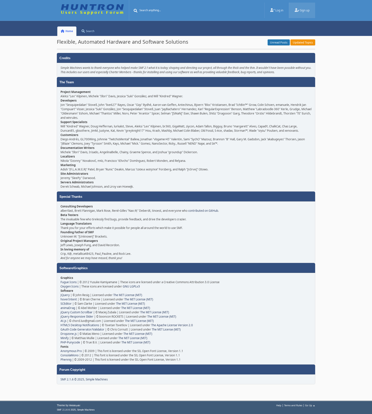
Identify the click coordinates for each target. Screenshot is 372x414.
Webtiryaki (74, 405)
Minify (64, 338)
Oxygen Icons (69, 286)
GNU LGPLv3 (131, 286)
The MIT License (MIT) (127, 295)
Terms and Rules (293, 405)
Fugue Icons (68, 282)
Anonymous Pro (71, 351)
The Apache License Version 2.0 (172, 325)
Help (278, 405)
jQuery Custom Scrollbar (76, 312)
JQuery (65, 295)
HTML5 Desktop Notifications (79, 325)
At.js (63, 321)
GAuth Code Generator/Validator (82, 329)
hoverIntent (68, 299)
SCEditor (66, 304)
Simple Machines (97, 379)
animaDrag (67, 308)
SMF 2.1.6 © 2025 (72, 379)
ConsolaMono (69, 355)
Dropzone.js (68, 334)
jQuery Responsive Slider (76, 316)
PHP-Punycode (70, 342)
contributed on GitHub (203, 211)
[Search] (135, 10)
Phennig (65, 359)
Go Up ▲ (310, 405)
